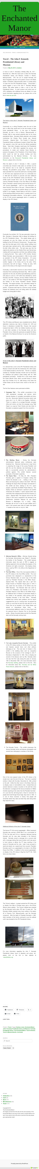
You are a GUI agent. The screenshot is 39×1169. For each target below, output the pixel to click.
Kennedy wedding (13, 663)
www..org (8, 957)
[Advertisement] (19, 979)
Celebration (6, 1096)
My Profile (22, 47)
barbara (19, 68)
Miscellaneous (7, 1101)
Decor (4, 1100)
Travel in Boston (30, 1030)
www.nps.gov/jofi (11, 95)
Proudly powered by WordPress (19, 1163)
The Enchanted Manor (19, 18)
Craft (4, 1098)
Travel (9, 1027)
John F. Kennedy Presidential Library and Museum (16, 1029)
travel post (20, 1032)
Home (15, 47)
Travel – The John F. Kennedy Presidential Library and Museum (16, 62)
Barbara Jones (20, 1027)
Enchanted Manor (29, 1027)
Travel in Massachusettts (9, 1032)
